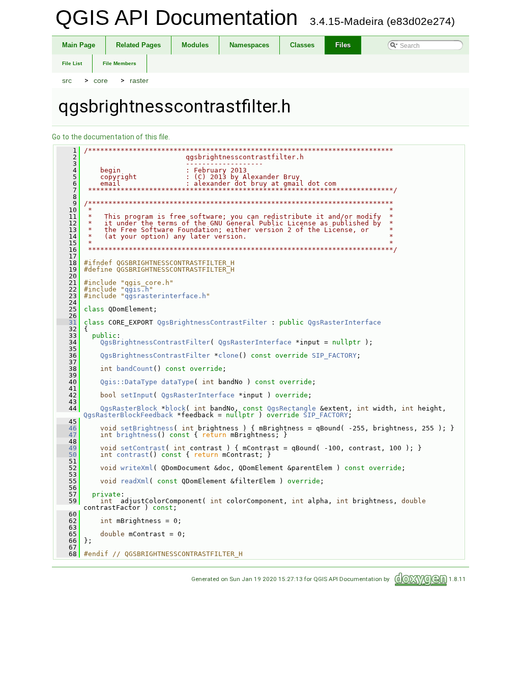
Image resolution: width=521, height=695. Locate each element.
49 (66, 448)
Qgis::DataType (128, 382)
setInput (137, 395)
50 (66, 454)
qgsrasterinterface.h (165, 296)
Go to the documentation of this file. (111, 137)
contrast (133, 454)
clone (228, 355)
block (175, 408)
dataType (177, 382)
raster (139, 80)
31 (66, 322)
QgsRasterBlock (128, 408)
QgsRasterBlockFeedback (128, 415)
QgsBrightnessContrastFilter (212, 322)
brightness (137, 435)
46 (66, 428)
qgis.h (137, 289)
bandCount (135, 368)
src (67, 80)
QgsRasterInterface (344, 322)
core (101, 80)
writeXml (137, 468)
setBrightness (147, 428)
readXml (135, 481)
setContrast (143, 448)
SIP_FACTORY (334, 355)
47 (66, 435)
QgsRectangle (291, 408)
